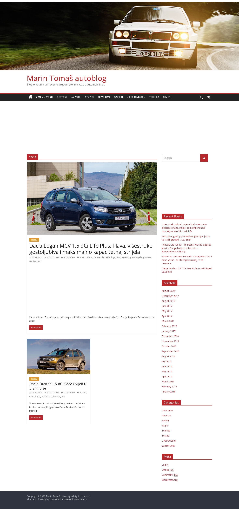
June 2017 (167, 305)
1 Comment (69, 392)
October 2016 (169, 346)
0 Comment (69, 257)
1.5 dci (83, 257)
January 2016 (168, 391)
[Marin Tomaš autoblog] (119, 36)
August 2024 (168, 290)
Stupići (89, 96)
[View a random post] (208, 97)
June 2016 (167, 366)
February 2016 (169, 386)
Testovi (62, 96)
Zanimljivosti (44, 96)
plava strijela (136, 257)
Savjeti (118, 96)
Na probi (76, 96)
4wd (84, 392)
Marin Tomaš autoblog (66, 78)
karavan (97, 257)
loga (113, 257)
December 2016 (170, 336)
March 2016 (168, 381)
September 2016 (170, 351)
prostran (147, 257)
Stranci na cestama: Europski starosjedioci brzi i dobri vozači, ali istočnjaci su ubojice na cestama (187, 260)
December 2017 (170, 295)
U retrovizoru (136, 96)
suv (50, 396)
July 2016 (166, 361)
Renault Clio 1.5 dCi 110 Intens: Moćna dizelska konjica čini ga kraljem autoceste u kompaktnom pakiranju (186, 248)
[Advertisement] (119, 125)
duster (45, 396)
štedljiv (32, 261)
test (38, 261)
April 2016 (167, 376)
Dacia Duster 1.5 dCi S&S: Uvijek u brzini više (57, 385)
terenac (56, 396)
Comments (170, 474)
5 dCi (31, 396)
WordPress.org (169, 479)
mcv (118, 257)
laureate (106, 257)
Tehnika (154, 96)
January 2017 (168, 331)
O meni (167, 96)
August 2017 (168, 300)
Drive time (104, 96)
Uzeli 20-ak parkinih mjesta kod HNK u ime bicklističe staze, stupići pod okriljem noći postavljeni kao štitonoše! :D (184, 228)
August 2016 (168, 356)
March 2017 (168, 321)
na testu (125, 257)
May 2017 (167, 311)
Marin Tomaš (53, 257)
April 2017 (167, 316)
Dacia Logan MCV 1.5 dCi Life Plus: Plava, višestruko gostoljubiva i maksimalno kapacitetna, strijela (91, 248)
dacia (89, 257)
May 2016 (167, 371)
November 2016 (170, 341)
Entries (168, 469)
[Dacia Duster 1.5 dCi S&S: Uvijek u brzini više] (58, 341)
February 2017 (169, 326)
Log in (165, 464)
